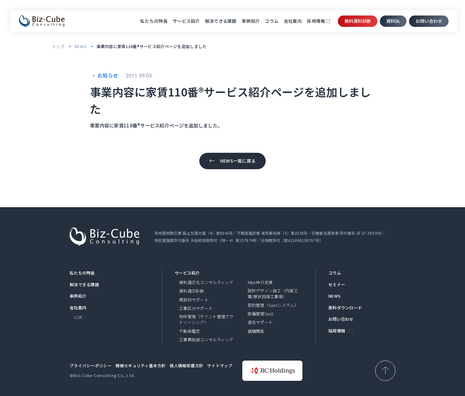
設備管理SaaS (261, 314)
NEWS (334, 296)
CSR (78, 317)
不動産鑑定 (189, 331)
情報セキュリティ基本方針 (140, 365)
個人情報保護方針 (186, 365)
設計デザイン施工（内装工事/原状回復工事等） (273, 293)
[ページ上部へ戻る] (385, 371)
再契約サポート (193, 300)
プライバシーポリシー (91, 365)
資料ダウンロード (345, 308)
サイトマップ (219, 365)
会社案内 (293, 21)
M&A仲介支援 (260, 282)
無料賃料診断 (357, 21)
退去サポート (260, 322)
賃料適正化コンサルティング (206, 282)
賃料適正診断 (191, 291)
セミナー (336, 285)
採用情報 (316, 21)
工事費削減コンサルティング (206, 340)
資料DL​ (393, 21)
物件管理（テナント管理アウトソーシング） (206, 319)
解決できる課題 (84, 285)
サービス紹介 (187, 273)
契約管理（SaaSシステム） (273, 305)
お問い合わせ (429, 21)
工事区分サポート (196, 308)
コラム (271, 21)
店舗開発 (256, 331)
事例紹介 (251, 21)
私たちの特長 (154, 21)
